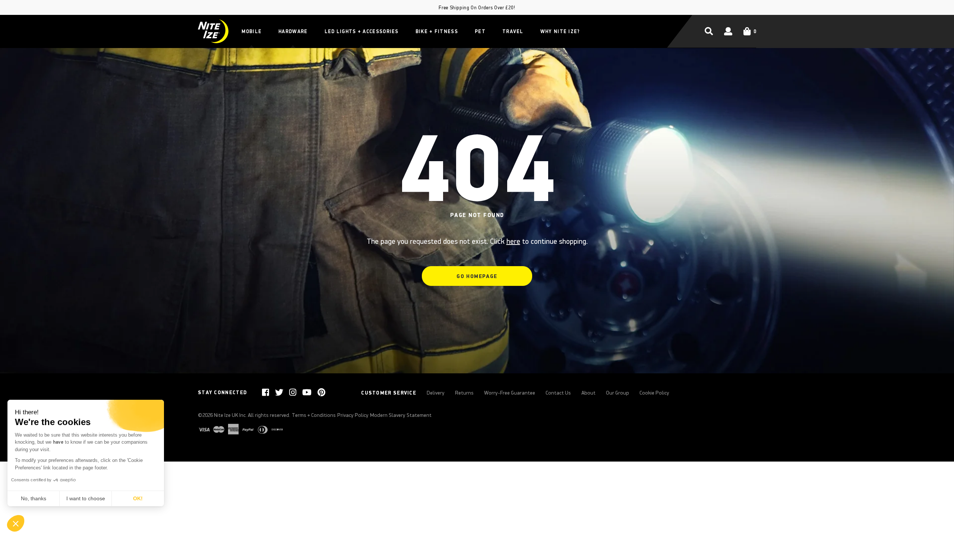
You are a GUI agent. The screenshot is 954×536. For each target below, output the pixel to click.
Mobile (251, 31)
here (513, 241)
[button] (16, 523)
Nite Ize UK (226, 415)
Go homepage (477, 276)
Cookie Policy (654, 393)
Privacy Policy (353, 415)
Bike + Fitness (437, 31)
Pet (480, 31)
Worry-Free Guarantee (509, 393)
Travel (513, 31)
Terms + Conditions (314, 415)
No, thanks (33, 498)
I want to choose (85, 498)
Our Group (617, 393)
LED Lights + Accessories (362, 31)
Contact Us (558, 393)
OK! (138, 498)
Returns (464, 393)
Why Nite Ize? (560, 31)
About (588, 393)
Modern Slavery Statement (401, 415)
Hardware (292, 31)
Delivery (436, 393)
